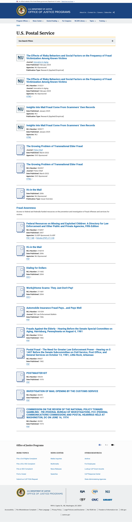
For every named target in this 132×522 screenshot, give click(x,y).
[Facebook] (101, 446)
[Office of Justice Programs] (21, 11)
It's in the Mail (34, 189)
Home (18, 25)
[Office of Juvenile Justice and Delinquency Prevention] (82, 501)
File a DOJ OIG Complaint (25, 464)
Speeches (54, 474)
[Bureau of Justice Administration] (82, 493)
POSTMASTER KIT (36, 373)
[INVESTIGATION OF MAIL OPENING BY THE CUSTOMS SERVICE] (20, 400)
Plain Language (44, 510)
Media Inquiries (56, 459)
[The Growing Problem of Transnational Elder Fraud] (20, 155)
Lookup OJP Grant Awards (94, 469)
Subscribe (107, 12)
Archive (87, 459)
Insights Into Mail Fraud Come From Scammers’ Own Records (60, 107)
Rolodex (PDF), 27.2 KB (45, 238)
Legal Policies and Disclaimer (74, 510)
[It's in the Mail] (20, 198)
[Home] (49, 10)
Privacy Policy (57, 510)
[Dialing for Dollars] (20, 276)
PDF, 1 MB (30, 238)
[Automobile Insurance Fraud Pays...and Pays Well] (20, 316)
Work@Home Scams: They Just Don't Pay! (49, 287)
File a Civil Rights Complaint (26, 459)
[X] (107, 446)
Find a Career (21, 474)
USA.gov (123, 510)
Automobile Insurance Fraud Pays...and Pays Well (53, 307)
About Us (83, 12)
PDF (28, 259)
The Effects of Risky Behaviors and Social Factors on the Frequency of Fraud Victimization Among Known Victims (69, 57)
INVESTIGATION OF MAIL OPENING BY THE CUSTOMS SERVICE (62, 391)
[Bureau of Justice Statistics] (95, 494)
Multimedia (55, 464)
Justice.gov (66, 515)
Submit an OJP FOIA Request (27, 479)
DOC (28, 277)
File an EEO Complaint (24, 469)
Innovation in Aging (41, 62)
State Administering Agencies (95, 479)
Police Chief (38, 150)
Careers (100, 12)
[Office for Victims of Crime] (95, 501)
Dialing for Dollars (36, 267)
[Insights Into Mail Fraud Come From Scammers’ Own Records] (20, 109)
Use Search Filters (26, 41)
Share (115, 14)
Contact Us (92, 12)
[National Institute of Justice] (108, 493)
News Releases (56, 469)
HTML (28, 96)
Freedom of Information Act (108, 510)
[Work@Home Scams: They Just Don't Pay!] (20, 296)
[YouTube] (113, 446)
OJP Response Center (92, 474)
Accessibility (9, 510)
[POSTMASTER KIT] (20, 381)
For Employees (90, 464)
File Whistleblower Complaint (26, 510)
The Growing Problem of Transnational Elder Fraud (54, 146)
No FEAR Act (91, 510)
